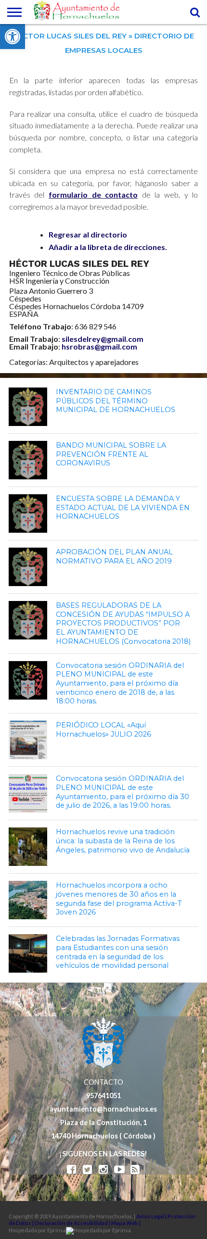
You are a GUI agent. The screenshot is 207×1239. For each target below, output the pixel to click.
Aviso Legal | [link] (152, 1216)
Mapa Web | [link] (126, 1223)
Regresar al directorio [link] (88, 234)
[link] (12, 36)
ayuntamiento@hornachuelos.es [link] (103, 1109)
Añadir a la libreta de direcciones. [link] (108, 246)
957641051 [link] (103, 1095)
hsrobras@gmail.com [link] (99, 346)
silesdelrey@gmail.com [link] (102, 338)
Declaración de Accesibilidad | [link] (73, 1223)
